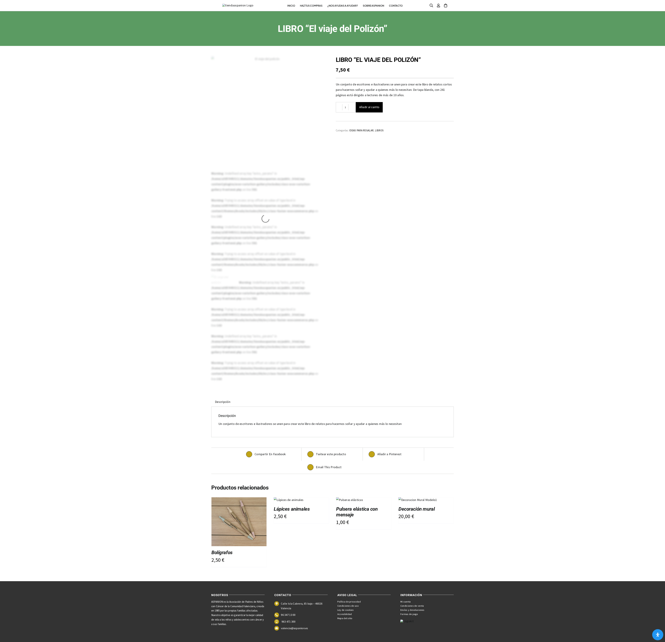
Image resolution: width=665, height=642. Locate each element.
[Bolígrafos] (239, 500)
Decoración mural (416, 509)
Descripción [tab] (222, 402)
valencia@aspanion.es (294, 628)
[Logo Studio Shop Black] (237, 5)
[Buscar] (431, 5)
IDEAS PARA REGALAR (361, 130)
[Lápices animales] (288, 500)
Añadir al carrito (369, 107)
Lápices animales (292, 509)
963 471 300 (288, 621)
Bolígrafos (222, 552)
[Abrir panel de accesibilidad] (657, 634)
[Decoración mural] (417, 500)
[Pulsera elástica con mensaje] (349, 500)
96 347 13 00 (288, 615)
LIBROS (379, 130)
